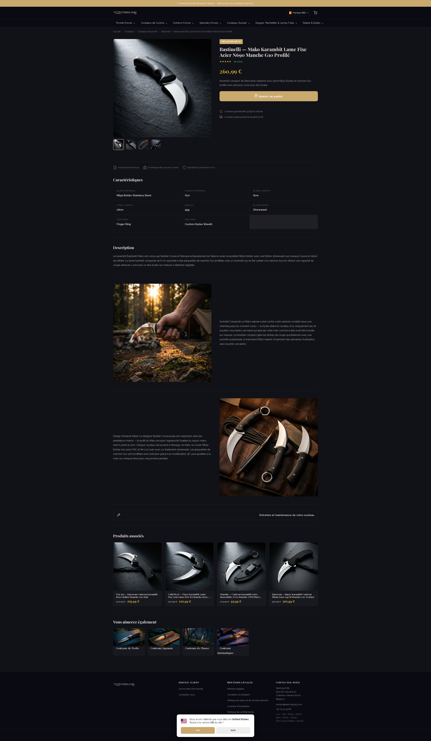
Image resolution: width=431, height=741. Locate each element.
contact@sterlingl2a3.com (289, 704)
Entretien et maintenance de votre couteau (286, 515)
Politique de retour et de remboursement (247, 700)
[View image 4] (155, 144)
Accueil (117, 31)
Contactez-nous (187, 694)
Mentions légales (235, 688)
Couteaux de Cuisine (153, 23)
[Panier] (315, 12)
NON (233, 730)
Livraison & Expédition (238, 706)
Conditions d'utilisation (238, 694)
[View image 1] (118, 144)
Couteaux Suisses (237, 23)
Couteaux (129, 31)
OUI (198, 730)
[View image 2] (131, 144)
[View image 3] (143, 144)
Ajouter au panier (270, 96)
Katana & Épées (312, 23)
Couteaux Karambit (147, 31)
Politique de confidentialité (240, 712)
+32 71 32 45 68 (283, 709)
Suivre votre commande (191, 688)
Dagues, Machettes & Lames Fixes (275, 23)
